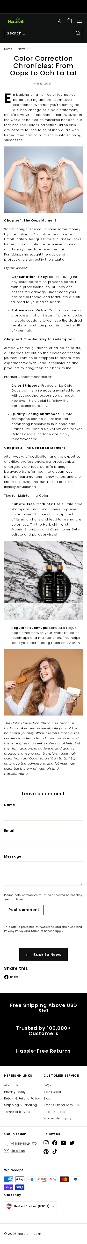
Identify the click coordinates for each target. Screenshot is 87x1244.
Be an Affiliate (54, 1112)
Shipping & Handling (20, 1105)
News (22, 49)
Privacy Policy (13, 931)
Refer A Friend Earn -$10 (62, 1105)
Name (9, 804)
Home (8, 49)
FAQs (47, 1085)
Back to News (46, 954)
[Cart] (69, 21)
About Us (11, 1085)
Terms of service (17, 1112)
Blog (47, 1098)
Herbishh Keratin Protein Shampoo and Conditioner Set (44, 527)
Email (9, 830)
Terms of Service (42, 931)
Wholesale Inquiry (58, 1118)
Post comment (23, 909)
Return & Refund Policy (22, 1098)
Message (13, 856)
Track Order (52, 1092)
